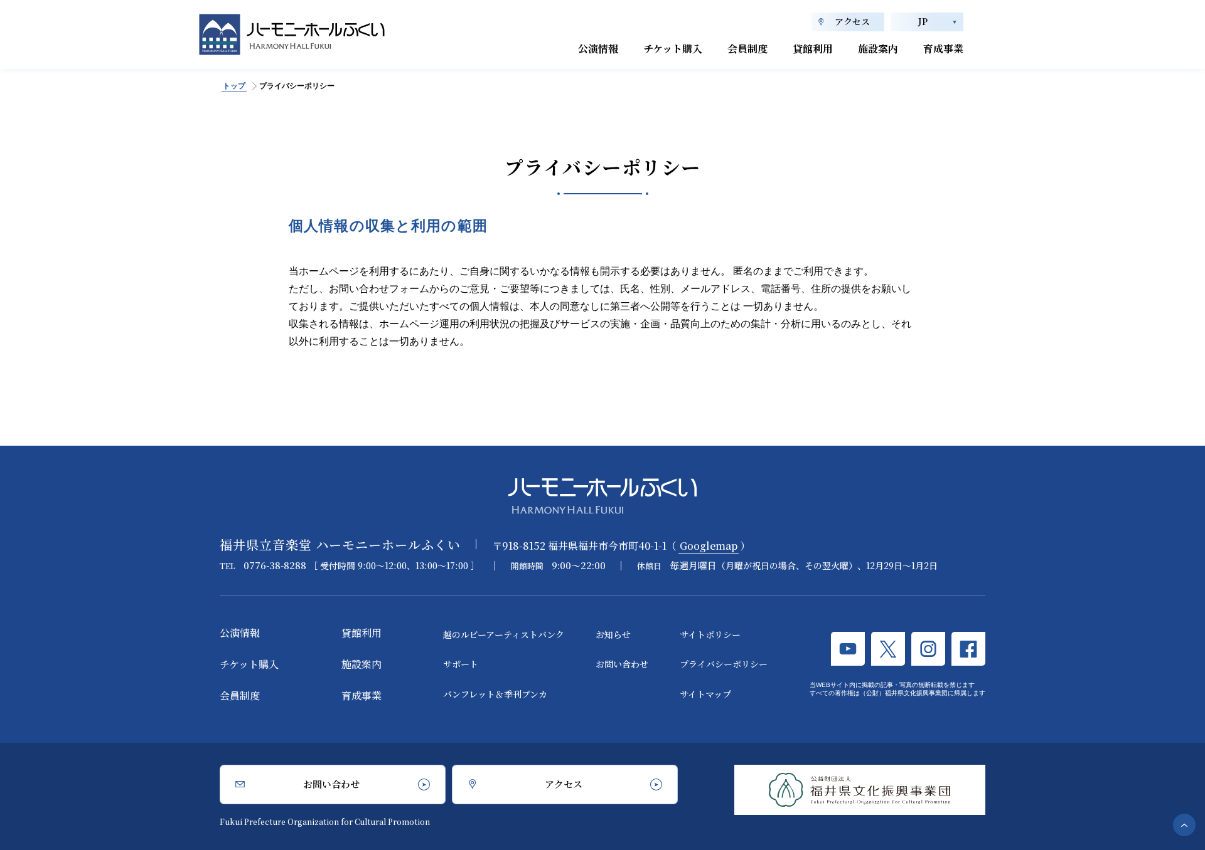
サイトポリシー (710, 634)
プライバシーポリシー (724, 664)
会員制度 (747, 48)
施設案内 (878, 48)
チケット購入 (672, 48)
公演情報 (598, 48)
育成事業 (943, 48)
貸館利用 (813, 48)
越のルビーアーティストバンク (503, 634)
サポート (460, 664)
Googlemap (708, 545)
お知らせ (613, 634)
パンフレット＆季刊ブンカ (495, 694)
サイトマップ (705, 694)
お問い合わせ (622, 664)
